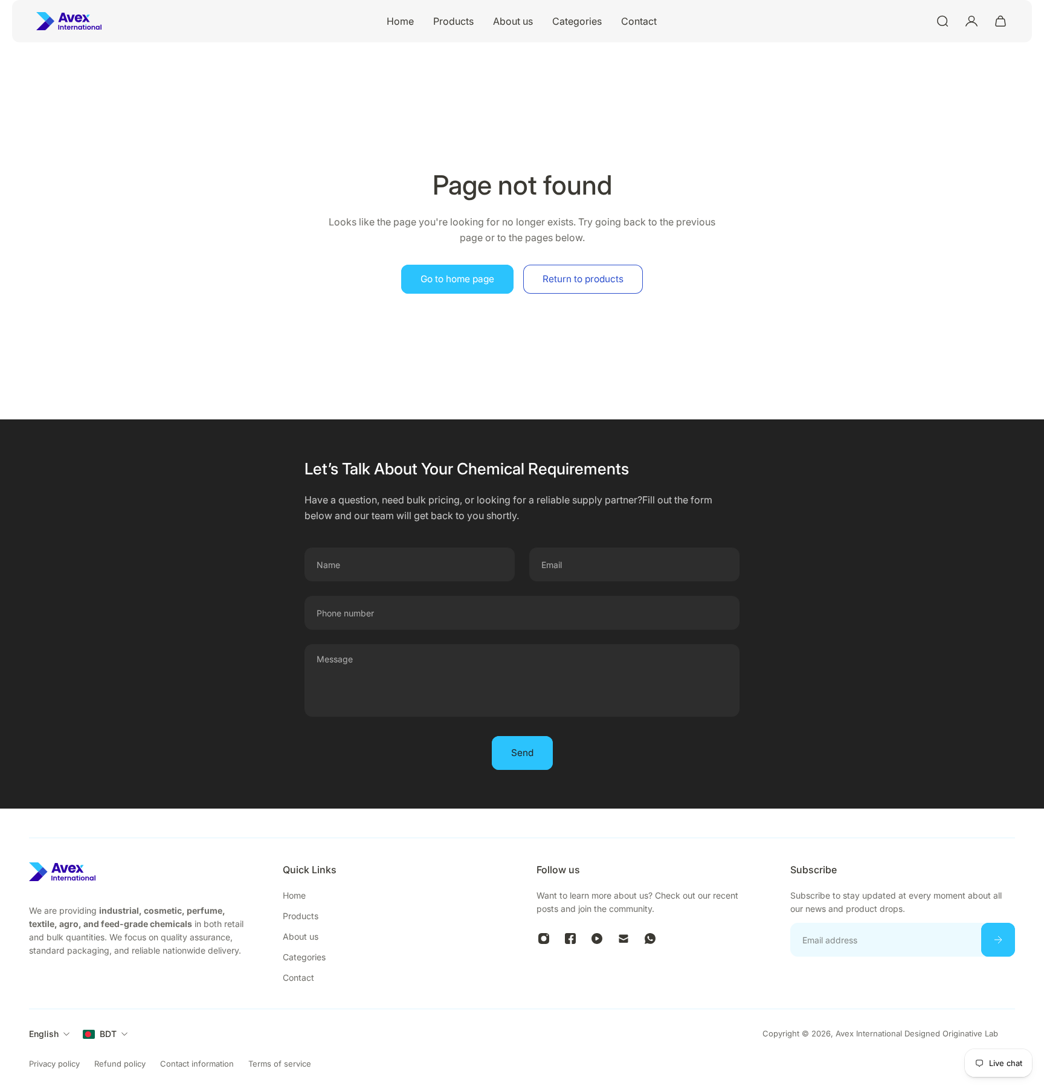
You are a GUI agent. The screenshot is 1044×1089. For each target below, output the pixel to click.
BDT (108, 1034)
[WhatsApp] (650, 938)
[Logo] (69, 21)
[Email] (623, 938)
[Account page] (971, 21)
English (44, 1034)
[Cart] (1000, 21)
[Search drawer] (942, 21)
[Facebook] (570, 938)
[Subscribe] (998, 940)
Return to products (583, 279)
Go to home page (457, 279)
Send (522, 752)
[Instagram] (543, 938)
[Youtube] (597, 938)
